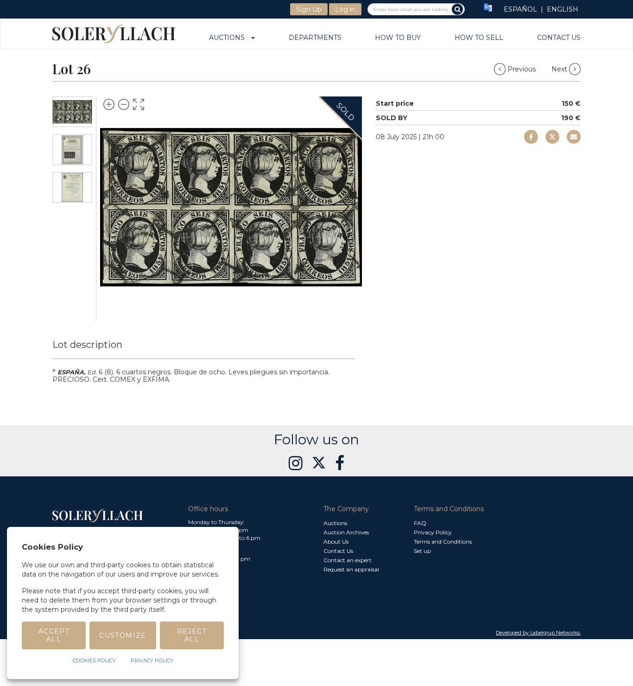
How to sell (479, 38)
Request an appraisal (351, 569)
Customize (122, 635)
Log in (345, 9)
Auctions (229, 38)
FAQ (420, 522)
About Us (335, 541)
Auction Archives (346, 532)
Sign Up (309, 9)
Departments (315, 38)
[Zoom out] (123, 104)
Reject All (192, 635)
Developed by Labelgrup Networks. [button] (538, 632)
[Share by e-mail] (531, 137)
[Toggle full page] (138, 104)
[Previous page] (116, 207)
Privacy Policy (433, 532)
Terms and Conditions (443, 541)
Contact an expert (347, 560)
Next (560, 69)
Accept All (53, 635)
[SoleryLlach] (113, 34)
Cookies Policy (94, 660)
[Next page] (345, 207)
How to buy (398, 38)
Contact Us (559, 38)
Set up (422, 550)
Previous (522, 69)
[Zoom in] (108, 104)
